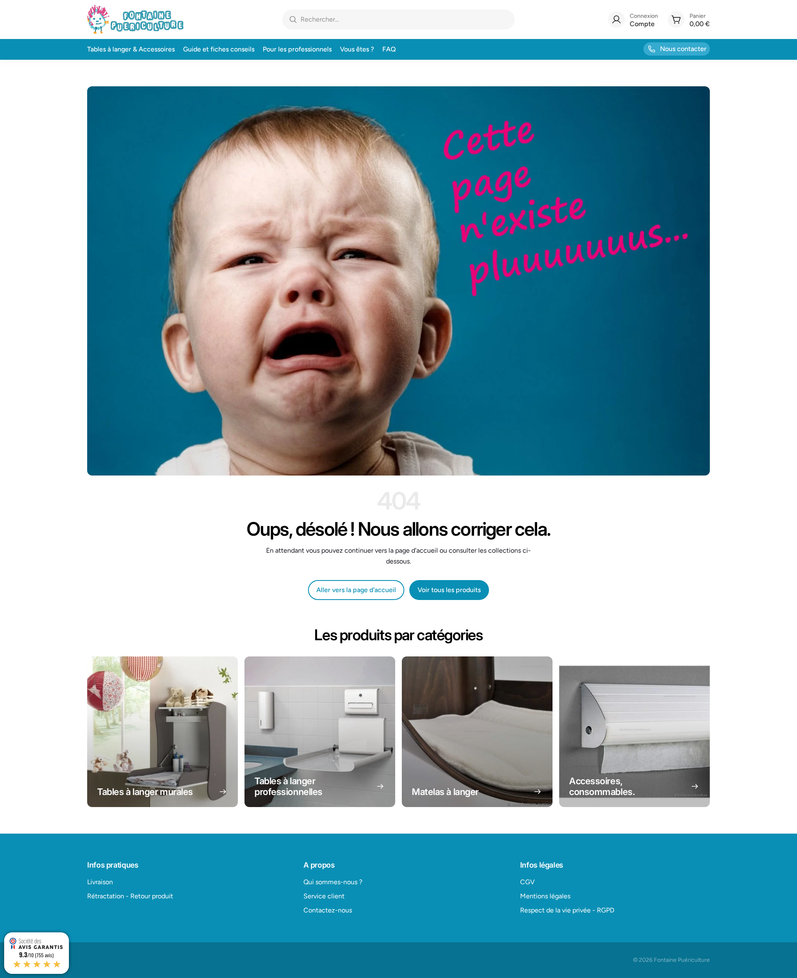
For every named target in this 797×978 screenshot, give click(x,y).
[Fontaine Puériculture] (135, 19)
